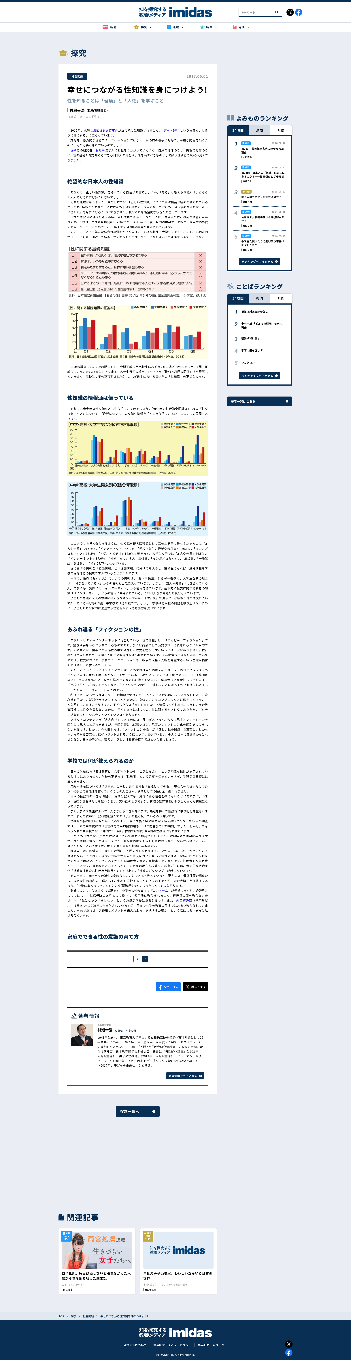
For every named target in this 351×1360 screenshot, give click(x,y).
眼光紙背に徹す (250, 338)
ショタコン (248, 362)
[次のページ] (145, 959)
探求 (73, 1316)
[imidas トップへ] (175, 12)
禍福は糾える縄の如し (254, 311)
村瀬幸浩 (77, 110)
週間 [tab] (259, 130)
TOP (61, 1316)
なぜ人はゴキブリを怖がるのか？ (261, 197)
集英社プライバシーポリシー (172, 1345)
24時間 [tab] (238, 130)
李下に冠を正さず (252, 350)
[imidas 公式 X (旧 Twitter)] (290, 12)
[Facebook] (288, 1352)
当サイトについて (135, 1345)
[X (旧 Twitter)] (288, 1344)
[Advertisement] (96, 1164)
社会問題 (77, 76)
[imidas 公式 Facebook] (298, 12)
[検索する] (277, 12)
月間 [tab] (281, 130)
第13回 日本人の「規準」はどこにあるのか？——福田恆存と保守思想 (263, 174)
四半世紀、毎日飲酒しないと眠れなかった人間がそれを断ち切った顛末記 (96, 1275)
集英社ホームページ (211, 1345)
